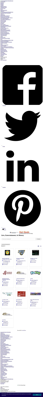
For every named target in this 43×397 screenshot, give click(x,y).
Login (1, 387)
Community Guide (3, 7)
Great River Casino (5, 299)
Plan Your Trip (2, 8)
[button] (38, 246)
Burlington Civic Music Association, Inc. (33, 259)
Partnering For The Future (4, 16)
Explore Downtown (3, 31)
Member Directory (3, 6)
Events (1, 9)
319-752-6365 (2, 1)
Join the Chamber (3, 45)
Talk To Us (2, 55)
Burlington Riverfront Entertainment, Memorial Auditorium (6, 279)
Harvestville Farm (19, 299)
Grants (1, 36)
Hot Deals (2, 23)
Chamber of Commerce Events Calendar (7, 47)
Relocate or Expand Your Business (6, 42)
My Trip (1, 56)
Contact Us (2, 11)
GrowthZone (24, 330)
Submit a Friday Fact (3, 51)
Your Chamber (2, 53)
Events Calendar (3, 21)
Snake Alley (4, 319)
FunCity (31, 278)
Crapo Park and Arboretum (20, 278)
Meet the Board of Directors (5, 15)
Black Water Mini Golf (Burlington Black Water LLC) (6, 259)
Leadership (2, 52)
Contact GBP (2, 14)
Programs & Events (3, 50)
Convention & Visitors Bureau (5, 19)
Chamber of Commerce (4, 44)
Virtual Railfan (2, 27)
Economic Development (4, 41)
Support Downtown (3, 34)
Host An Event (2, 24)
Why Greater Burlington (4, 18)
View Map (2, 383)
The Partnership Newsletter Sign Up (6, 17)
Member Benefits (3, 49)
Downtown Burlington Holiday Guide (6, 40)
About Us (2, 333)
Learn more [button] (4, 395)
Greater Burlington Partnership (5, 332)
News (1, 39)
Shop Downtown (3, 348)
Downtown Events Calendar (5, 38)
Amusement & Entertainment (5, 244)
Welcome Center (3, 20)
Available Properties (3, 362)
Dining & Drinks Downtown (5, 29)
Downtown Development (4, 32)
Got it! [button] (37, 394)
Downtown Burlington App (5, 33)
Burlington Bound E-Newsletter (5, 26)
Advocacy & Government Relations (6, 46)
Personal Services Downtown (5, 30)
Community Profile (3, 54)
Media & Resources (3, 10)
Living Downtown (3, 35)
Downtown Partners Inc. (4, 347)
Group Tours (2, 22)
